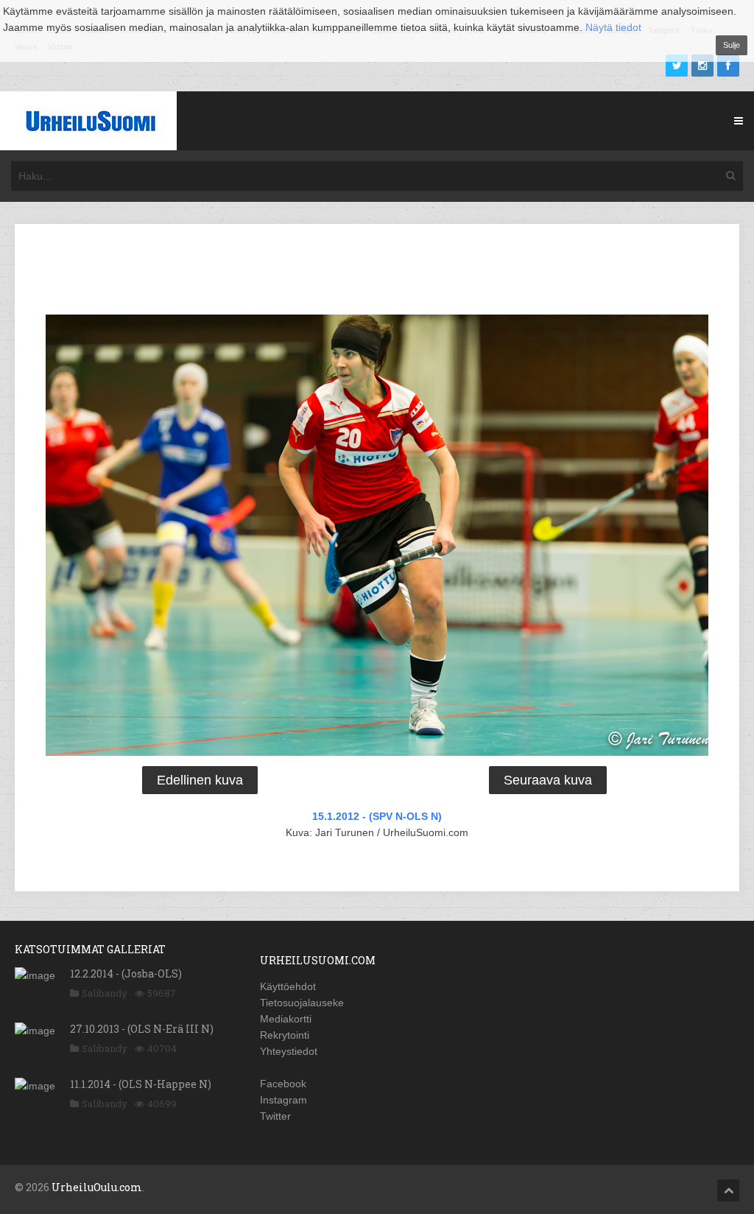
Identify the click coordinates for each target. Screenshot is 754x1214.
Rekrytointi (284, 1035)
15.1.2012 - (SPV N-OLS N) (377, 816)
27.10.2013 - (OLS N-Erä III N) (142, 1029)
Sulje (731, 45)
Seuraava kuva (548, 780)
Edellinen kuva (200, 780)
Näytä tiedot (613, 27)
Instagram (283, 1100)
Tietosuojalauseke (302, 1002)
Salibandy (104, 993)
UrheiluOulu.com (97, 1187)
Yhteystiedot (288, 1051)
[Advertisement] (377, 272)
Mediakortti (285, 1019)
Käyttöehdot (288, 986)
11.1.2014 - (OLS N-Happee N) (140, 1084)
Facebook (283, 1084)
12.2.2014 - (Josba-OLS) (126, 973)
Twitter (275, 1116)
